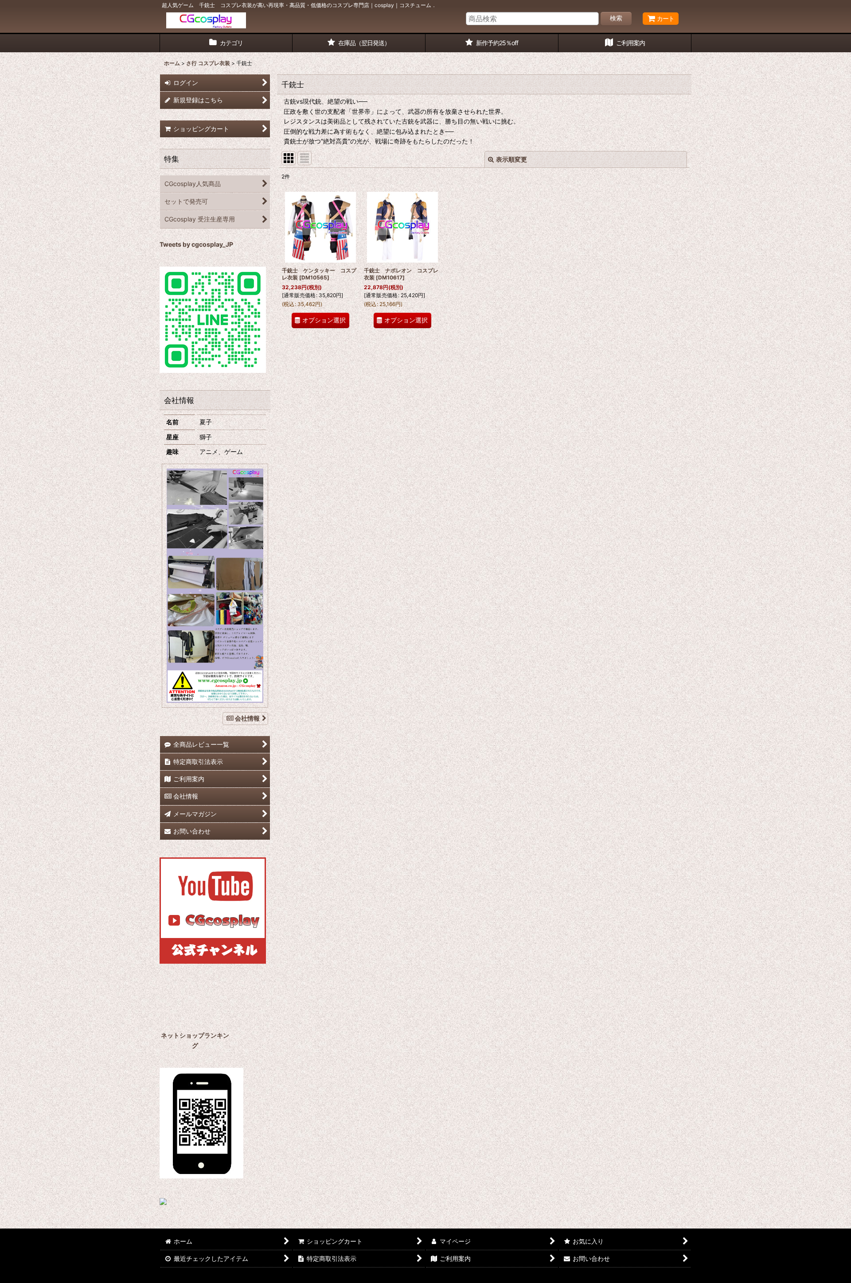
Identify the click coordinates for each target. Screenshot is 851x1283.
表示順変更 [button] (511, 159)
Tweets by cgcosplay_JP (196, 244)
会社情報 (247, 718)
